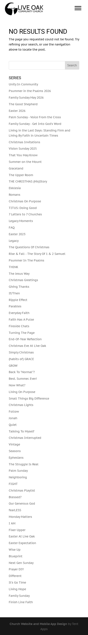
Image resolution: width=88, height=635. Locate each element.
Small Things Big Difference (29, 398)
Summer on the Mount (25, 162)
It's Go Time (17, 582)
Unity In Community (23, 84)
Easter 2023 (17, 234)
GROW (13, 366)
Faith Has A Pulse (21, 319)
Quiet (13, 425)
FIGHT (13, 484)
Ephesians (16, 458)
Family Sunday (19, 596)
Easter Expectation (22, 543)
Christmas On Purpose (25, 201)
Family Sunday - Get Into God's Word (35, 124)
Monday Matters (20, 517)
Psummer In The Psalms (26, 260)
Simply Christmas (21, 352)
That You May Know (23, 155)
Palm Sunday (18, 471)
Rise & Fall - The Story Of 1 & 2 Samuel (37, 254)
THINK (13, 267)
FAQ (12, 227)
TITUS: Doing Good (23, 208)
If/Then (14, 293)
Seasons (15, 451)
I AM (12, 523)
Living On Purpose (22, 392)
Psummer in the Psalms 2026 (30, 91)
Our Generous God (22, 503)
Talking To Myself (21, 431)
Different (15, 576)
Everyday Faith (19, 313)
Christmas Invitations (24, 142)
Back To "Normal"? (22, 372)
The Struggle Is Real (23, 464)
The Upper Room (21, 175)
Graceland (16, 168)
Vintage (14, 444)
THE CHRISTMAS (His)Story (28, 181)
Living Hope (17, 589)
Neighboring (18, 477)
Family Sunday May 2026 (26, 97)
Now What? (17, 385)
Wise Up (15, 550)
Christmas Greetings (23, 280)
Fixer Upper (17, 530)
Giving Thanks (19, 287)
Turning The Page (22, 333)
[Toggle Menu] (78, 8)
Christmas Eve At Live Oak (27, 346)
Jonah (13, 418)
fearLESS (15, 510)
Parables (15, 306)
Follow (14, 411)
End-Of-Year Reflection (25, 339)
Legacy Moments (21, 221)
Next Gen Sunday (21, 563)
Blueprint (15, 556)
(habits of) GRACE (21, 359)
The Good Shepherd (23, 104)
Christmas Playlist (22, 490)
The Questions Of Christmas (29, 247)
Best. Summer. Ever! (23, 379)
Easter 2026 (17, 111)
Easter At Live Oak (22, 536)
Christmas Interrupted (25, 438)
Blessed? (15, 497)
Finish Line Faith (21, 602)
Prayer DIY (16, 569)
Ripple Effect (18, 300)
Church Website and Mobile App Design (38, 624)
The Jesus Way (19, 274)
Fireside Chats (19, 326)
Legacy (14, 241)
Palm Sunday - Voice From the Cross (35, 117)
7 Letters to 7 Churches (25, 214)
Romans (14, 195)
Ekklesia (15, 188)
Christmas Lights (21, 405)
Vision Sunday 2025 (23, 148)
